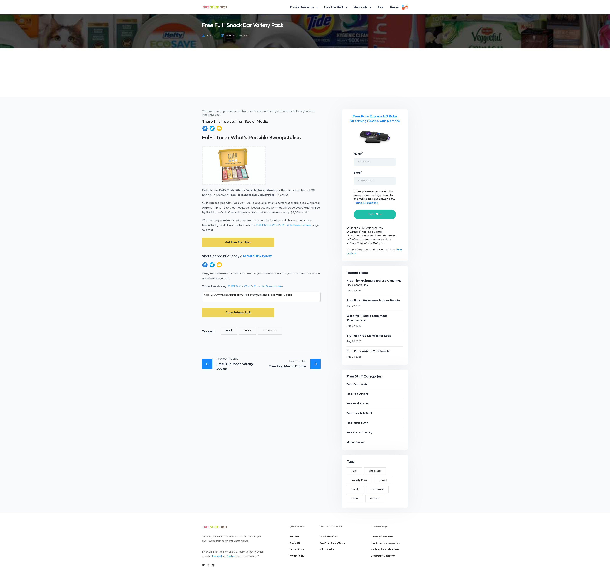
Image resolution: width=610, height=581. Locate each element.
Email (358, 172)
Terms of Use (296, 549)
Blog (380, 7)
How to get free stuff (382, 536)
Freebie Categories (302, 7)
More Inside (360, 7)
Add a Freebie (327, 549)
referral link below (257, 256)
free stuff (217, 556)
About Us (294, 536)
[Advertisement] (305, 74)
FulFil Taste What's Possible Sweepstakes (283, 225)
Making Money (355, 442)
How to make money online (385, 543)
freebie (230, 556)
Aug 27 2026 (354, 291)
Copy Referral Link (238, 312)
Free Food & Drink (357, 403)
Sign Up (394, 7)
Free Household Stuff (359, 413)
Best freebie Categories (383, 555)
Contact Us (295, 543)
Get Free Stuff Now (238, 242)
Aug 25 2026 (354, 357)
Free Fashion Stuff (358, 423)
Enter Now (374, 214)
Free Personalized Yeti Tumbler (369, 351)
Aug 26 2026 (354, 341)
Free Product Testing (359, 433)
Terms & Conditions (366, 203)
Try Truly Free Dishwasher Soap (369, 335)
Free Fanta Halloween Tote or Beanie (373, 300)
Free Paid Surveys (357, 394)
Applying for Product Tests (385, 549)
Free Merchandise (357, 384)
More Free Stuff (333, 7)
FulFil (229, 330)
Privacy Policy (296, 555)
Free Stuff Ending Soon (332, 543)
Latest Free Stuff (328, 536)
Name (358, 153)
